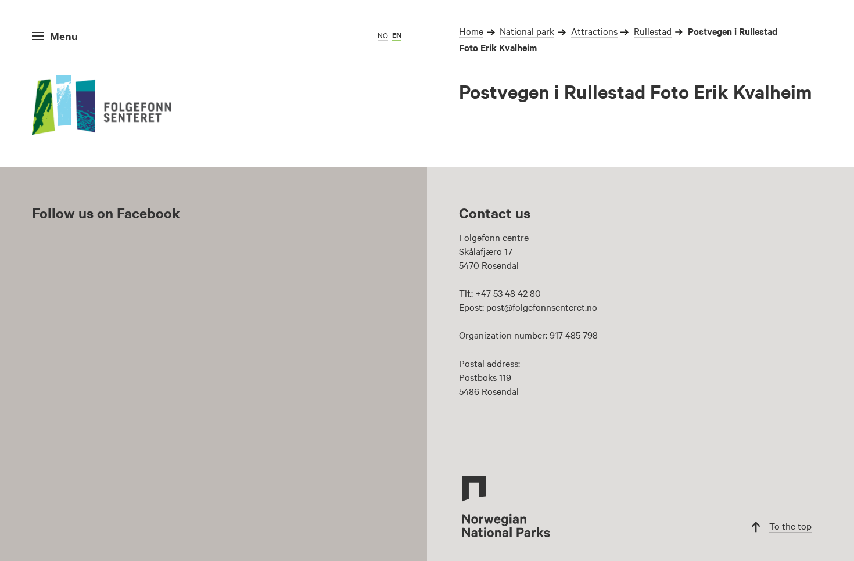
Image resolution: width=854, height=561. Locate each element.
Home (471, 30)
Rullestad (653, 30)
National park (527, 30)
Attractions (594, 30)
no (383, 35)
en (396, 34)
